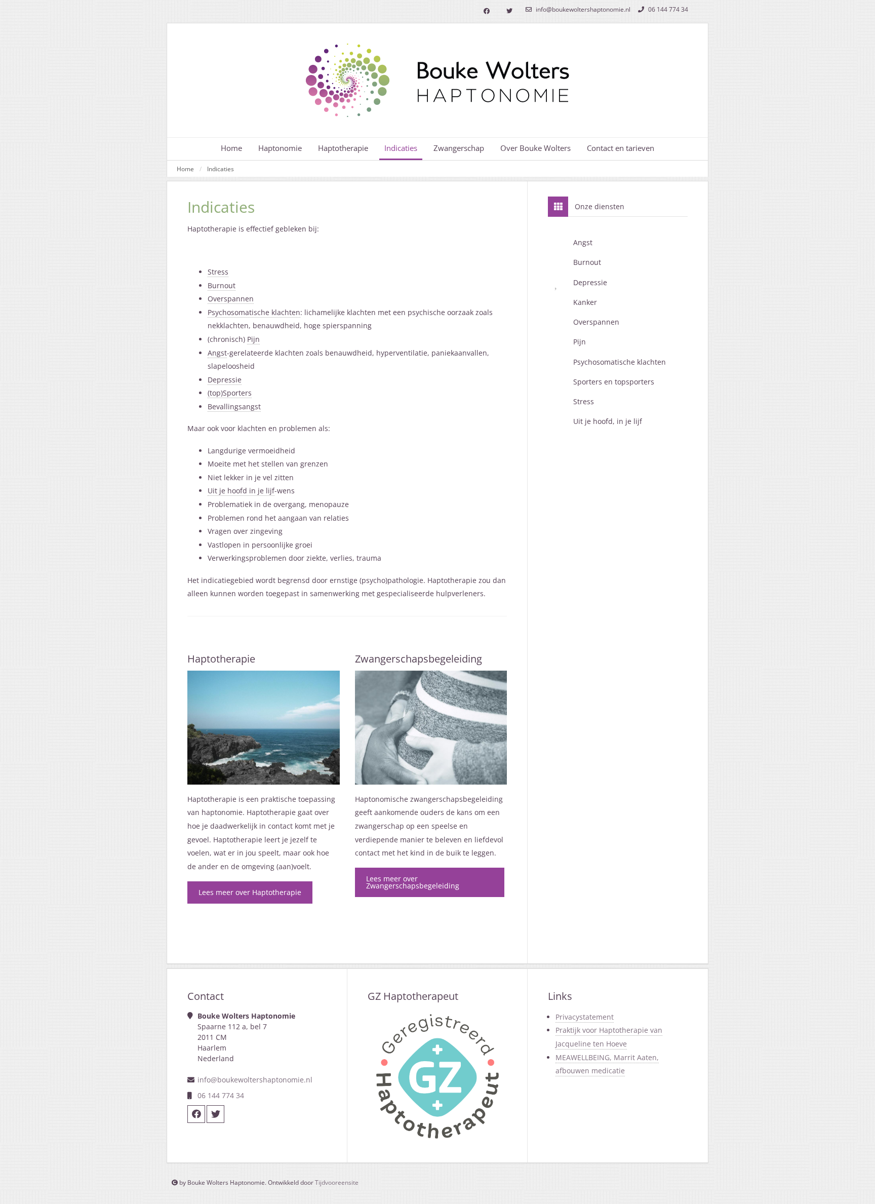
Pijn (253, 339)
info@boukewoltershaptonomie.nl (582, 9)
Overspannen (231, 298)
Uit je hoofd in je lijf (241, 490)
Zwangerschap (458, 148)
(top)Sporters (230, 393)
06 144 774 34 (667, 9)
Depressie (225, 379)
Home (231, 148)
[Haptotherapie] (263, 728)
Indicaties (220, 169)
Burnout (221, 285)
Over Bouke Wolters (535, 148)
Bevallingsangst (234, 406)
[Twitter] (509, 11)
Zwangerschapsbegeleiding (418, 659)
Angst (217, 353)
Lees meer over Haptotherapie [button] (249, 892)
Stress (218, 272)
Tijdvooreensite (337, 1182)
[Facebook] (486, 11)
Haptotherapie (343, 148)
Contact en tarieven (620, 148)
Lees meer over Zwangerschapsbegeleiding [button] (412, 882)
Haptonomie (280, 148)
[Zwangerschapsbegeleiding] (431, 728)
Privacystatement (584, 1017)
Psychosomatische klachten (254, 312)
